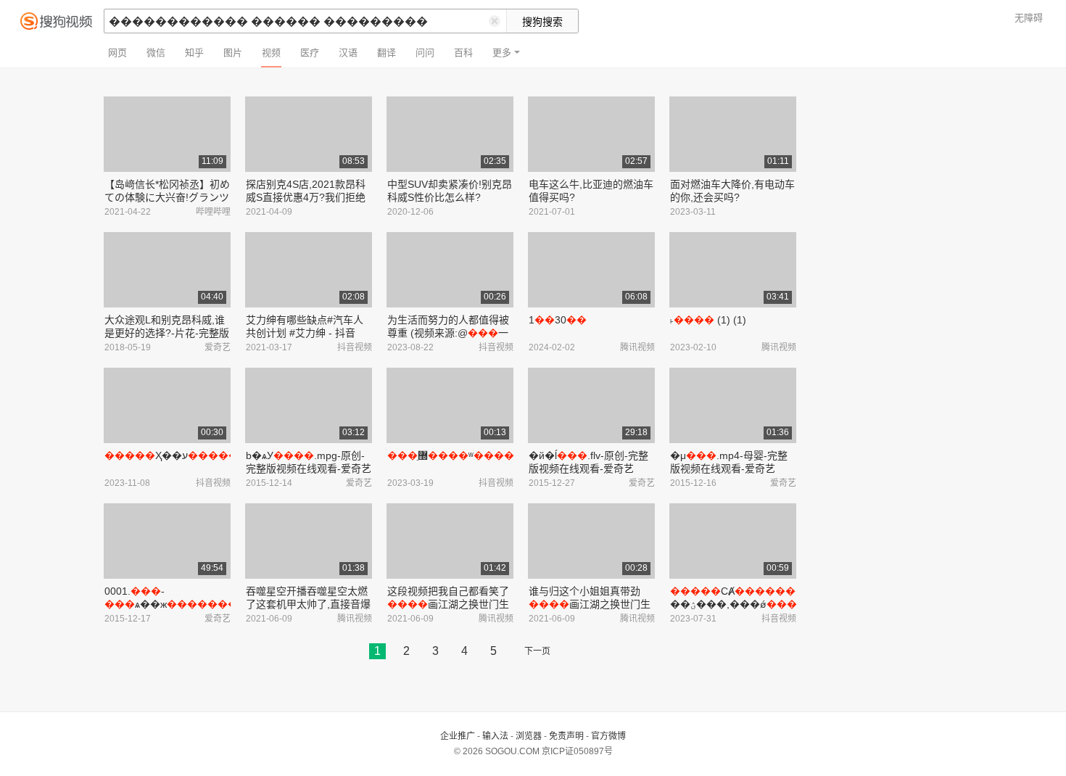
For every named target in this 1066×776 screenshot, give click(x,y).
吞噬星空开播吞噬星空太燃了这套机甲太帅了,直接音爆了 (308, 604)
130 (558, 320)
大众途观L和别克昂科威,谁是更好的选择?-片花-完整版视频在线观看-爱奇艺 (166, 333)
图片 (232, 52)
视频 (271, 52)
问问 (425, 52)
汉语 (348, 52)
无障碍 (1029, 17)
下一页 (537, 651)
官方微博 (608, 736)
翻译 (386, 52)
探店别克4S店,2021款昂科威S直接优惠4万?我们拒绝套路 (305, 197)
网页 (117, 52)
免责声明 (566, 736)
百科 (463, 52)
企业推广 (457, 736)
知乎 (194, 52)
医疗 (309, 52)
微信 (155, 52)
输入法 (495, 736)
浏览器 (529, 736)
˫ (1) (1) (708, 320)
